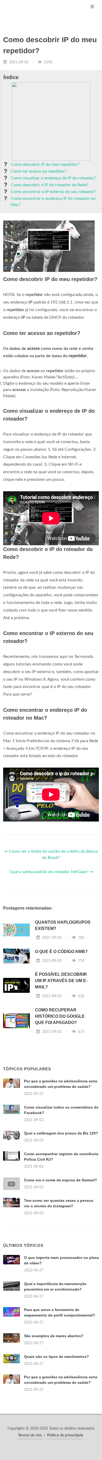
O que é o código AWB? (61, 951)
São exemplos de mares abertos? (53, 1336)
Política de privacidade (65, 1435)
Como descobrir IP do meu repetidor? (45, 164)
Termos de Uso (30, 1435)
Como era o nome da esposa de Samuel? (60, 1180)
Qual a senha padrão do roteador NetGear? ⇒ (51, 872)
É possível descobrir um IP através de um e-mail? (61, 980)
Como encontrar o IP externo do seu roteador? (53, 192)
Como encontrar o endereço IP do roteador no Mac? (53, 201)
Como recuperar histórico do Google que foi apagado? (60, 1016)
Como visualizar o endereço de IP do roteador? (53, 178)
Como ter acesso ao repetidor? (39, 171)
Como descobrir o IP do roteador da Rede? (49, 185)
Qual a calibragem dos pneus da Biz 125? (61, 1133)
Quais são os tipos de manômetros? (56, 1356)
